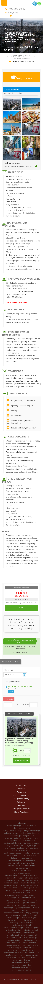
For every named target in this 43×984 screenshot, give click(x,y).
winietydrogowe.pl (27, 950)
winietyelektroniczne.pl (13, 952)
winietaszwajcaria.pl (13, 945)
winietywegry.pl (11, 955)
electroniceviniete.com (13, 853)
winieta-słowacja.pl (29, 918)
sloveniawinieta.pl (11, 885)
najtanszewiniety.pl (30, 875)
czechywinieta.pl (13, 841)
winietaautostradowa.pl (13, 928)
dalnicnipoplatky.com (12, 843)
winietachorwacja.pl (13, 930)
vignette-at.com (28, 898)
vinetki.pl (35, 908)
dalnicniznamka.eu (31, 843)
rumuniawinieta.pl (11, 883)
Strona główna (17, 55)
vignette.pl (8, 908)
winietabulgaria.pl (32, 928)
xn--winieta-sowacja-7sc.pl (21, 967)
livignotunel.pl (13, 863)
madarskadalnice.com (21, 870)
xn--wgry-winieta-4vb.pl (21, 965)
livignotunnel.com (28, 863)
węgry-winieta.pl (29, 957)
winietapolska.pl (30, 938)
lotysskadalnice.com (21, 868)
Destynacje (21, 792)
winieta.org (13, 923)
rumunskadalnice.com (30, 883)
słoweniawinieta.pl (30, 895)
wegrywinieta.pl (32, 913)
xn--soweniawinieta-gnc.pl (21, 962)
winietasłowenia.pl (30, 945)
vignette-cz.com (30, 900)
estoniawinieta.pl (32, 853)
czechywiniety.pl (29, 841)
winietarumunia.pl (13, 940)
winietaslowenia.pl (30, 942)
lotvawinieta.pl (14, 865)
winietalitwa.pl (29, 933)
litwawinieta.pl (29, 860)
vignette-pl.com (12, 903)
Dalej (21, 608)
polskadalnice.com (11, 880)
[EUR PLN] (33, 705)
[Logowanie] (11, 16)
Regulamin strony (21, 799)
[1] (27, 750)
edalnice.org (22, 848)
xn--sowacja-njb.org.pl (21, 960)
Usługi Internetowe (21, 809)
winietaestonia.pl (15, 933)
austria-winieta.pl (14, 826)
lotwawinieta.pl (28, 865)
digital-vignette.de (15, 845)
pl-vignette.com (32, 878)
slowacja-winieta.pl (31, 888)
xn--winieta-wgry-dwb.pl (21, 970)
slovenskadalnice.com (30, 885)
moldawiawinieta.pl (12, 875)
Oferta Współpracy (21, 812)
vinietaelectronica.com (21, 910)
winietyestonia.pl (32, 952)
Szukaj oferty (21, 785)
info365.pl (13, 858)
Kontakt (21, 805)
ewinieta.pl (31, 855)
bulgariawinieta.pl (11, 833)
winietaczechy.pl (31, 930)
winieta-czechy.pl (29, 915)
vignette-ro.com (14, 905)
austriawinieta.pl (29, 826)
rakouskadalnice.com (30, 880)
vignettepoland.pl (22, 908)
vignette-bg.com (13, 900)
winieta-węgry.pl (29, 920)
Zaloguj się (21, 802)
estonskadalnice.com (16, 855)
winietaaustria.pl (27, 923)
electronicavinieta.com (21, 850)
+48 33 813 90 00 (16, 9)
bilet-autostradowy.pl (21, 828)
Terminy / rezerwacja (24, 78)
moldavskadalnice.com (21, 873)
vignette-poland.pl (29, 903)
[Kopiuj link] (36, 166)
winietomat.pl (29, 947)
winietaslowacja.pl (12, 942)
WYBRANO (20, 760)
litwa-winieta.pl (14, 860)
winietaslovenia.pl (30, 940)
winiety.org (12, 950)
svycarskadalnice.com (22, 893)
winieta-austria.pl (13, 915)
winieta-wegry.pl (13, 920)
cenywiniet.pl (28, 836)
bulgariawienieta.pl (32, 831)
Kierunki (21, 789)
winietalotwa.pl (12, 935)
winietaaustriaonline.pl (21, 925)
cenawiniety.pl (15, 836)
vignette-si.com (29, 905)
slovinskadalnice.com (12, 888)
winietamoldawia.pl (29, 935)
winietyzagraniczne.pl (29, 955)
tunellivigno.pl (13, 898)
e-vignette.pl (30, 845)
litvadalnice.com (26, 858)
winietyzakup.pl (13, 957)
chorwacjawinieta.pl (13, 838)
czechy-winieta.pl (31, 838)
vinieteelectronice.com (13, 913)
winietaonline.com (13, 938)
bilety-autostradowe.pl (12, 831)
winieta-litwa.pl (13, 918)
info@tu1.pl (13, 12)
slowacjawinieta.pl (12, 890)
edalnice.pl (34, 848)
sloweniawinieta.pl (30, 890)
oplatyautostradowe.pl (13, 878)
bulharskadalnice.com (30, 833)
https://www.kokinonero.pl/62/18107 (19, 166)
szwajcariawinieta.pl (13, 895)
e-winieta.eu (10, 848)
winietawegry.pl (14, 947)
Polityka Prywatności (21, 795)
